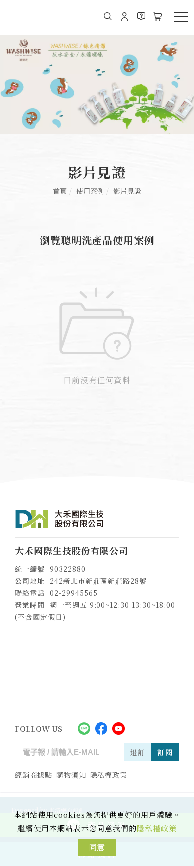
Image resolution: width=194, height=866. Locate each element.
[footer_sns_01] (84, 727)
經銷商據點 (33, 775)
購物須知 (71, 775)
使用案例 (90, 191)
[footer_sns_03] (118, 727)
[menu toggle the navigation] (181, 17)
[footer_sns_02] (101, 727)
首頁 (60, 191)
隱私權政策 (157, 828)
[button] (108, 16)
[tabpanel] (97, 84)
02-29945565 (73, 593)
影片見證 (127, 191)
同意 (97, 847)
